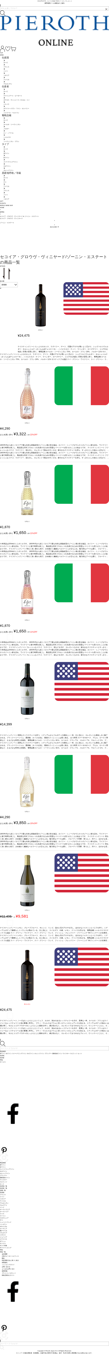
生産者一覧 (3, 1188)
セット (2, 1184)
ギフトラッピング (5, 1247)
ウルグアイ (3, 1205)
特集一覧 (3, 1252)
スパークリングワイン (7, 1169)
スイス (2, 1213)
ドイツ (2, 1196)
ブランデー (3, 1175)
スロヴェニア (4, 1218)
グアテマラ (3, 1239)
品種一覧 (3, 1190)
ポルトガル (3, 1226)
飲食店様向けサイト (8, 1275)
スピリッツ (3, 1182)
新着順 (4, 285)
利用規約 (5, 1262)
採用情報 (5, 1271)
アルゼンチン (4, 1203)
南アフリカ (3, 1230)
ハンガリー (3, 1224)
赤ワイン (3, 1165)
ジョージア (3, 1237)
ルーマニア (3, 1228)
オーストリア (4, 1211)
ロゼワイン (3, 1171)
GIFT (1, 201)
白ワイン (3, 1167)
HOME (2, 207)
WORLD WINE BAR (6, 205)
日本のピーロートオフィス (10, 1256)
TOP (1, 53)
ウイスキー (3, 1180)
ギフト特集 (3, 1245)
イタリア (3, 1199)
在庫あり (40, 330)
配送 (3, 1258)
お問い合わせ (6, 1267)
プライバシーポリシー (9, 1273)
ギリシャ (3, 1241)
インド (2, 1207)
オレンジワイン (5, 1173)
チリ (1, 1220)
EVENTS (3, 203)
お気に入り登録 (28, 342)
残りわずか (27, 1004)
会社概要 (5, 1254)
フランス (3, 1194)
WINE (2, 55)
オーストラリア (5, 1209)
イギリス (3, 1235)
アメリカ (3, 1201)
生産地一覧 (3, 1186)
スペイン (3, 1216)
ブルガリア (3, 1233)
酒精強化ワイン (5, 1177)
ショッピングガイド (8, 1264)
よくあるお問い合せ (8, 1269)
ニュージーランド (5, 1222)
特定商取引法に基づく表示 (10, 1260)
